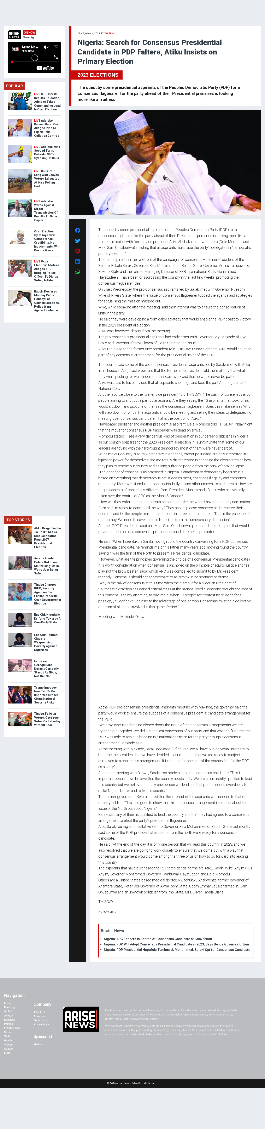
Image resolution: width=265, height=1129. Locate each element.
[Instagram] (103, 919)
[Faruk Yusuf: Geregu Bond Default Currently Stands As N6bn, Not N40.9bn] (20, 660)
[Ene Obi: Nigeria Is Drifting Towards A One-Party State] (20, 614)
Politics (8, 1023)
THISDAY (110, 33)
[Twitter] (101, 919)
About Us (39, 1012)
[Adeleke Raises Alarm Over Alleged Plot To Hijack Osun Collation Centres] (20, 119)
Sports (8, 1032)
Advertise (39, 1016)
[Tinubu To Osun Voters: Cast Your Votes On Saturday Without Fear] (20, 713)
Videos (8, 1044)
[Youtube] (106, 919)
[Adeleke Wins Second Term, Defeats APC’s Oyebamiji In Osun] (20, 146)
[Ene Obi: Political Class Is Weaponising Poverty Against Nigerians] (20, 634)
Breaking (9, 1007)
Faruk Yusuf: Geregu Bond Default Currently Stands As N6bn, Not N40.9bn (46, 669)
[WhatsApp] (104, 919)
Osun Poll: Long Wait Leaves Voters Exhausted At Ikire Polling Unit (46, 178)
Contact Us (40, 1020)
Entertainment (12, 1028)
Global (8, 1011)
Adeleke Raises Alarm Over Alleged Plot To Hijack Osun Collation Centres (47, 128)
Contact (8, 1048)
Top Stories (18, 520)
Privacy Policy (41, 1024)
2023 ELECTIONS (98, 75)
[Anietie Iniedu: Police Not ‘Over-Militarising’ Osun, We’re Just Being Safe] (20, 557)
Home (7, 1003)
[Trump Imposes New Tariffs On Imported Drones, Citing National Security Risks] (20, 686)
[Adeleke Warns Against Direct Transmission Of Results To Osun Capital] (20, 200)
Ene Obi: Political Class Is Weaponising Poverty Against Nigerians (46, 642)
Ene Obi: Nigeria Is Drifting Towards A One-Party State (47, 618)
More (7, 1052)
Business (9, 1019)
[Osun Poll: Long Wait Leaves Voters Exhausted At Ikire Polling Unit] (20, 170)
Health (8, 1040)
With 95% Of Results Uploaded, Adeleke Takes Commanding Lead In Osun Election (47, 102)
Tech (7, 1036)
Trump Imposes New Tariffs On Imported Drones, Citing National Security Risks (46, 695)
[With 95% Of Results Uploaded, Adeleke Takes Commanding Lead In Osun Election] (20, 93)
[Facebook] (99, 919)
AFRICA (8, 1015)
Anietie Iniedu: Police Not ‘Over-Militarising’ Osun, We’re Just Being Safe (47, 566)
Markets (38, 1044)
